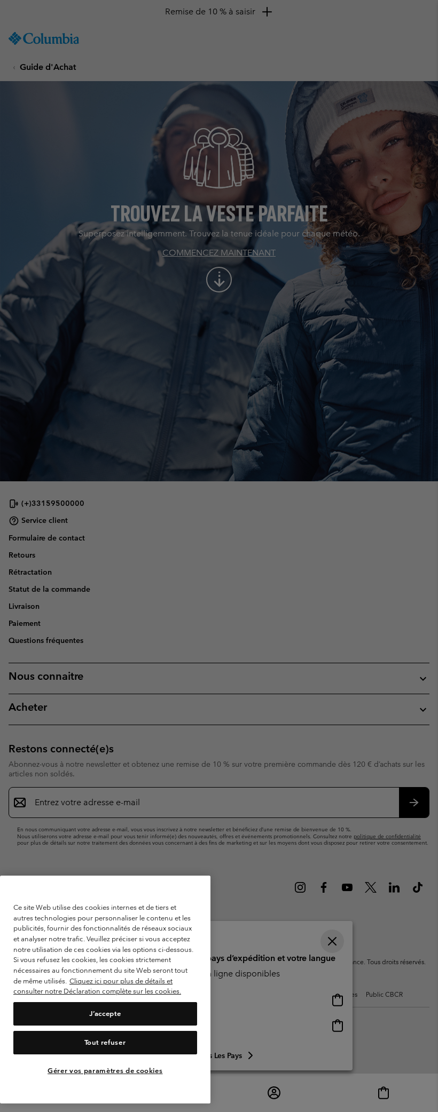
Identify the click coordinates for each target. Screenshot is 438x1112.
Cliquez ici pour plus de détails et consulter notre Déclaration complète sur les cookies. (97, 986)
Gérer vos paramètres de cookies (105, 1070)
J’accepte (105, 1013)
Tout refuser (105, 1042)
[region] (105, 989)
